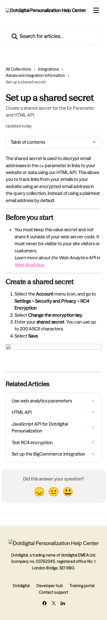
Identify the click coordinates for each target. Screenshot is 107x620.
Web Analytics (29, 265)
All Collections (18, 69)
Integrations (48, 69)
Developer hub (50, 585)
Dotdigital (21, 585)
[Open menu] (96, 10)
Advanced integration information (35, 75)
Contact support (53, 592)
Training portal (82, 585)
